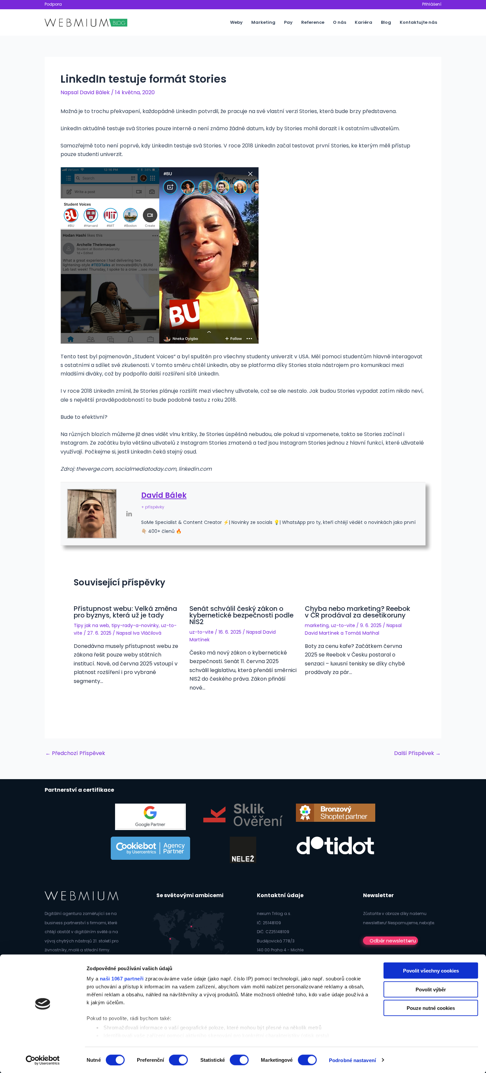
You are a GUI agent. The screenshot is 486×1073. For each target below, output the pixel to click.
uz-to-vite (201, 632)
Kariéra (363, 22)
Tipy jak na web (91, 625)
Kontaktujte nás (418, 22)
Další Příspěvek (417, 753)
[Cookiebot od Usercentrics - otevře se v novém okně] (43, 1060)
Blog (386, 22)
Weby (236, 22)
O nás (339, 22)
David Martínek (322, 633)
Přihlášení (431, 4)
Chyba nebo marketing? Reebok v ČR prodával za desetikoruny (357, 612)
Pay (288, 22)
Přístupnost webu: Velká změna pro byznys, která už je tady (125, 612)
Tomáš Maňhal (362, 633)
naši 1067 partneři (122, 978)
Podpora (53, 4)
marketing (317, 625)
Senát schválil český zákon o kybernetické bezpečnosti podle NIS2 (241, 615)
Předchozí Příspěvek (75, 753)
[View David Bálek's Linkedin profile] (129, 513)
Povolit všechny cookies (431, 971)
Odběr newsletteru (393, 940)
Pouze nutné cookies (431, 1008)
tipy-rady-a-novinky (135, 625)
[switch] (178, 1059)
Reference (312, 22)
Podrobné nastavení (352, 1060)
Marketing (263, 22)
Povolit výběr (431, 989)
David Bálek (163, 495)
